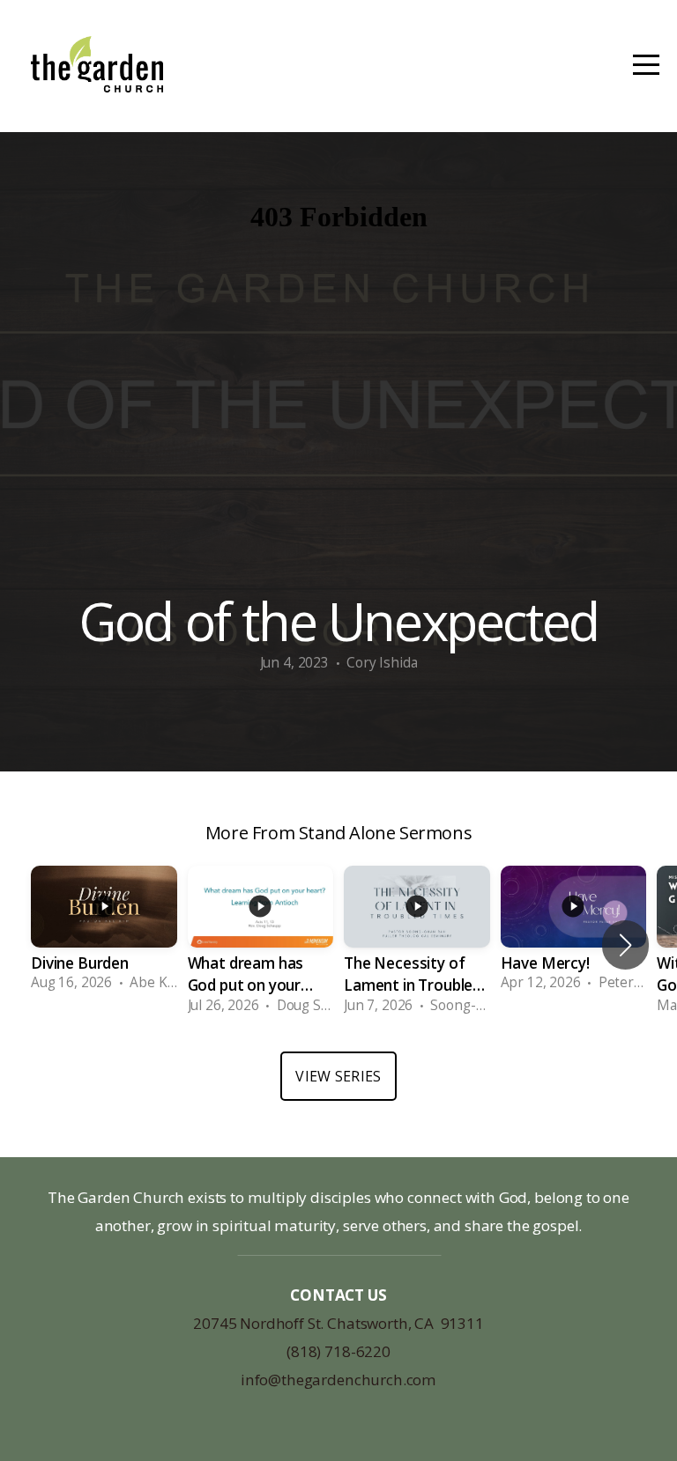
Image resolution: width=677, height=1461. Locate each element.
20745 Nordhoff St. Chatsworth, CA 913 (329, 1323)
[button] (625, 945)
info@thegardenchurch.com (338, 1379)
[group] (104, 934)
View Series (338, 1076)
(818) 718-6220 (338, 1351)
